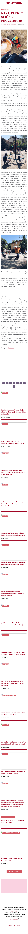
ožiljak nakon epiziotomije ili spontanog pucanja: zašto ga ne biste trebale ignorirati (12, 593)
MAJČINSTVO (5, 545)
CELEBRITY (4, 817)
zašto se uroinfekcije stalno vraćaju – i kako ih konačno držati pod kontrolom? (13, 504)
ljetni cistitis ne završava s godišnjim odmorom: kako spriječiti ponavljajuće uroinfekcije (13, 412)
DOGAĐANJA (11, 817)
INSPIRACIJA (5, 453)
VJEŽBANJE (16, 832)
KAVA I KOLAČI (5, 9)
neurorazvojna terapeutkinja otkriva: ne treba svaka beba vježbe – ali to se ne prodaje (13, 683)
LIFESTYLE (5, 392)
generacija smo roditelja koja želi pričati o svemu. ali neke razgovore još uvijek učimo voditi (13, 472)
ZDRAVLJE (4, 484)
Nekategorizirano (7, 832)
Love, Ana (14, 911)
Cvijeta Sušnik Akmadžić (9, 24)
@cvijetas (11, 348)
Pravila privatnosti (14, 919)
